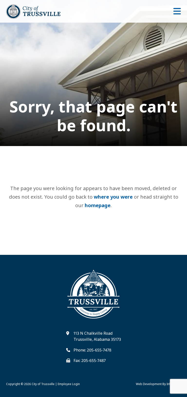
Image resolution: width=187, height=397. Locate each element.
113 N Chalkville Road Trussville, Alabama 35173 (97, 336)
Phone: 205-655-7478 (92, 350)
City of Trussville (43, 384)
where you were (113, 197)
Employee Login (69, 384)
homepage (98, 205)
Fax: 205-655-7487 (90, 360)
